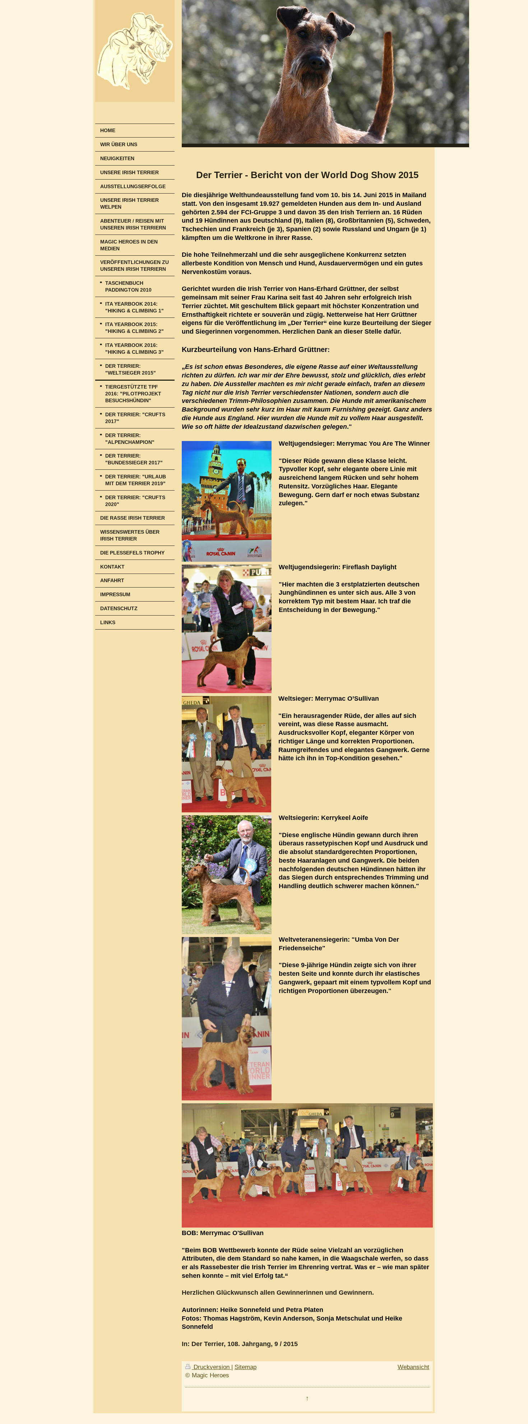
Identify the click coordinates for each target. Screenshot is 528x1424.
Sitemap (245, 1367)
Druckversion (211, 1367)
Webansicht (413, 1367)
